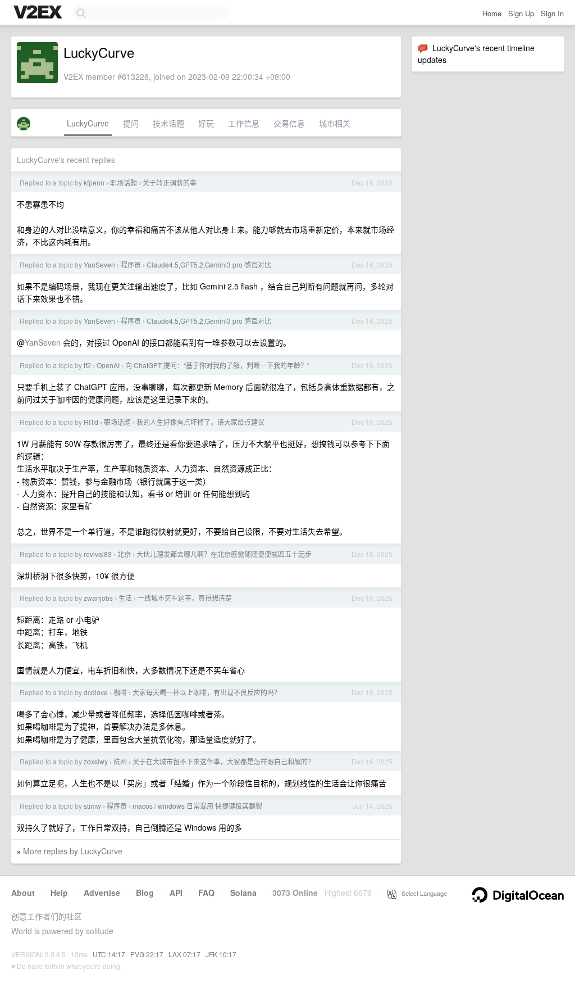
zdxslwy (96, 761)
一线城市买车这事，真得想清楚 (185, 598)
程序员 (131, 264)
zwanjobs (98, 598)
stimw (92, 805)
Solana (243, 892)
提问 (131, 123)
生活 (125, 598)
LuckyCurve (88, 123)
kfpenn (94, 182)
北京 (124, 554)
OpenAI (108, 365)
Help (59, 892)
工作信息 (243, 123)
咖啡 (120, 692)
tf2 (87, 365)
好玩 (206, 123)
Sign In (552, 13)
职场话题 (123, 182)
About (23, 892)
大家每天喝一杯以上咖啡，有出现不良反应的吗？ (207, 692)
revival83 (98, 554)
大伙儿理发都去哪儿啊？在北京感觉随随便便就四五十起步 (224, 554)
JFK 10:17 (221, 954)
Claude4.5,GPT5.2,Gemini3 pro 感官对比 (209, 264)
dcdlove (96, 692)
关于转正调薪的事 (170, 182)
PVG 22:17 (146, 954)
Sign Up (521, 13)
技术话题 (168, 123)
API (176, 892)
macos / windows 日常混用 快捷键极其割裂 (197, 805)
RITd (91, 422)
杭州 (120, 761)
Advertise (102, 892)
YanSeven (99, 264)
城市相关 (334, 123)
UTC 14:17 (109, 954)
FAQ (206, 892)
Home (491, 13)
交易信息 (289, 123)
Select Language (421, 893)
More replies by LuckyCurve (72, 851)
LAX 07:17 (184, 954)
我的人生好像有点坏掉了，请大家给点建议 (200, 422)
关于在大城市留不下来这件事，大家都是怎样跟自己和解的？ (223, 761)
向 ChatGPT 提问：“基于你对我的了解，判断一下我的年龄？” (217, 365)
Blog (145, 892)
